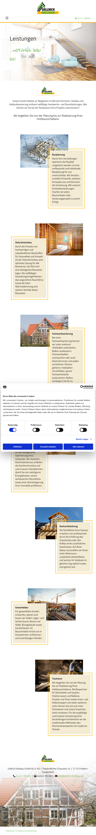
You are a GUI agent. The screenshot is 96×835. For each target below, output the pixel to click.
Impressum (10, 830)
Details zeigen (82, 439)
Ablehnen (17, 446)
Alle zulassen (78, 446)
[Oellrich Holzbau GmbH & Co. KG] (48, 8)
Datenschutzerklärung (27, 830)
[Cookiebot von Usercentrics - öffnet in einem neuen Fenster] (82, 387)
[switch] (36, 430)
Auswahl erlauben (48, 446)
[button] (8, 18)
